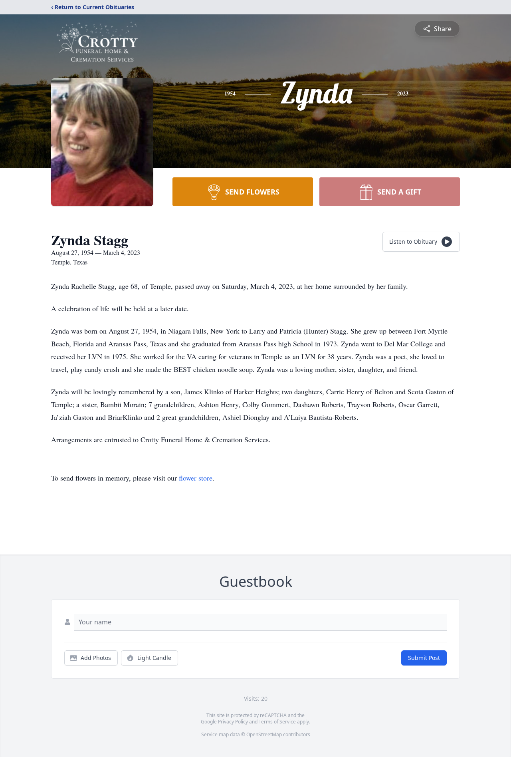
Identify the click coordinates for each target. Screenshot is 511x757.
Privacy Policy (233, 721)
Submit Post (424, 658)
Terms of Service (277, 721)
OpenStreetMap (264, 734)
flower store (195, 478)
